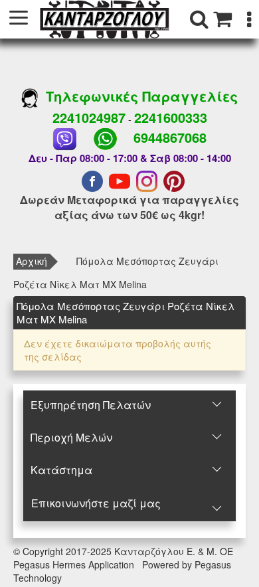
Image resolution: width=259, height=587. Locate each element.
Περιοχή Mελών (71, 437)
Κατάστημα (61, 469)
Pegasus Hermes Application (75, 564)
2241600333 (170, 117)
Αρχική (31, 261)
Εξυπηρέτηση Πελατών (91, 404)
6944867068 (170, 137)
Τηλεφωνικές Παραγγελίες (138, 96)
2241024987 (89, 117)
